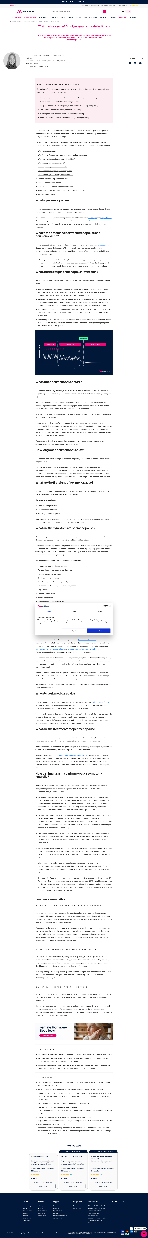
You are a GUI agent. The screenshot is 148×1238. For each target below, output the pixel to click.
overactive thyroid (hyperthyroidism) (83, 649)
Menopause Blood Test (87, 640)
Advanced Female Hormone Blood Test (54, 1065)
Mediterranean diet (74, 810)
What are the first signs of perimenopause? (55, 171)
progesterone (106, 218)
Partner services (121, 5)
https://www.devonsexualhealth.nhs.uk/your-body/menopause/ (64, 1120)
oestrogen (92, 218)
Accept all (98, 630)
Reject (74, 630)
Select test (43, 1186)
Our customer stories (94, 5)
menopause (101, 245)
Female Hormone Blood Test (71, 1156)
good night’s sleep (67, 851)
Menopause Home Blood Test (50, 1054)
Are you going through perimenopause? (65, 1089)
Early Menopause (60, 1103)
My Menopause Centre (100, 702)
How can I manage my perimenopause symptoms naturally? (61, 190)
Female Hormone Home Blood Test (52, 1058)
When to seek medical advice (49, 183)
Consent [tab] (48, 611)
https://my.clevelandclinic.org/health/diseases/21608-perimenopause (66, 1110)
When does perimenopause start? (51, 163)
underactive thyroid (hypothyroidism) (50, 649)
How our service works (106, 5)
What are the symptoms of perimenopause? (55, 175)
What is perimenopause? (47, 151)
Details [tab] (74, 611)
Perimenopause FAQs (46, 194)
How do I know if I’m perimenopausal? (53, 179)
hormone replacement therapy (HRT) (73, 755)
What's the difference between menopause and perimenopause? (63, 155)
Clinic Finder (85, 5)
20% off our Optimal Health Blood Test (74, 2)
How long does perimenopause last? (52, 167)
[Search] (104, 11)
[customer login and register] (123, 11)
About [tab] (100, 611)
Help (114, 5)
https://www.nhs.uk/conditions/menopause (92, 1082)
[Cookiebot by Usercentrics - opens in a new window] (103, 606)
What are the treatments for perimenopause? (56, 186)
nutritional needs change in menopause (80, 815)
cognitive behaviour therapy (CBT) (79, 881)
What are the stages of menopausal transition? (56, 159)
